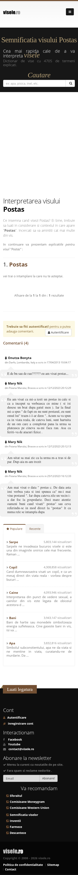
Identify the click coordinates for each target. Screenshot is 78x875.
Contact (10, 869)
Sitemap (53, 865)
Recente (35, 529)
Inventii (15, 821)
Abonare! (48, 778)
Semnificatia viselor (24, 815)
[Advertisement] (39, 145)
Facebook (15, 739)
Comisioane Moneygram (27, 802)
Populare (15, 529)
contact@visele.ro (21, 749)
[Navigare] (70, 11)
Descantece (18, 833)
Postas (18, 264)
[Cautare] (70, 83)
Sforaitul (16, 796)
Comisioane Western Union (29, 808)
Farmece (16, 827)
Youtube (14, 744)
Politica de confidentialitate (23, 865)
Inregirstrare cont (20, 723)
